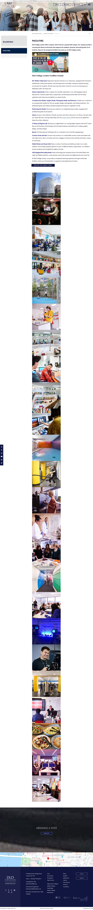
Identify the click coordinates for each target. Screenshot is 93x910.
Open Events (50, 880)
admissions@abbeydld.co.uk (33, 889)
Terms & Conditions (66, 886)
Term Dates (50, 876)
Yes (77, 1)
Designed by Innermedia (88, 908)
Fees (48, 874)
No (79, 1)
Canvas (65, 880)
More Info (46, 833)
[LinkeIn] (8, 892)
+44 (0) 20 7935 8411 (35, 879)
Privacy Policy (46, 908)
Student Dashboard (66, 877)
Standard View (36, 892)
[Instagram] (11, 890)
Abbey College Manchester (51, 891)
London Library (66, 118)
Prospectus (50, 878)
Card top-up (66, 882)
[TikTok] (11, 892)
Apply (57, 4)
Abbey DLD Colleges (52, 884)
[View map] (46, 859)
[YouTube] (14, 890)
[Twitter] (6, 890)
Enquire (66, 4)
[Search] (84, 4)
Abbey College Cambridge (51, 887)
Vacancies (82, 878)
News (64, 874)
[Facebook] (9, 890)
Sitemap (41, 908)
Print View (28, 892)
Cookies (51, 908)
